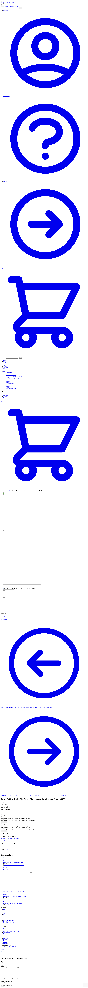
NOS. (7, 849)
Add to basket (4, 619)
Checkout (5, 181)
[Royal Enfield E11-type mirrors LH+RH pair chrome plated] (45, 882)
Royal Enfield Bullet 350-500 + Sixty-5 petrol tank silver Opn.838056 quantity (18, 820)
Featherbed (5, 933)
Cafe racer (5, 928)
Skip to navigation (4, 2)
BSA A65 (5, 921)
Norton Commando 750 (8, 919)
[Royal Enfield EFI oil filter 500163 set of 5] (45, 899)
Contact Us (5, 943)
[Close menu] (1, 1)
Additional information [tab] (8, 840)
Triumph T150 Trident (8, 924)
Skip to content (12, 2)
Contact (5, 394)
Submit (2, 986)
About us (5, 398)
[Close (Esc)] (1, 613)
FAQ (4, 397)
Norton (4, 912)
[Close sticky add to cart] (1, 814)
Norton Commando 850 (8, 920)
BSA (4, 909)
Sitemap (2, 949)
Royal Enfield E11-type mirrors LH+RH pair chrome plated (16, 896)
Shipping (5, 396)
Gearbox (5, 860)
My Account (6, 10)
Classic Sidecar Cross (8, 930)
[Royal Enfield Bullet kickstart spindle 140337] (45, 865)
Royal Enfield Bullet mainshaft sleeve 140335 (13, 862)
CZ (4, 914)
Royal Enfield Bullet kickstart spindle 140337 (13, 869)
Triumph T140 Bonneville (9, 922)
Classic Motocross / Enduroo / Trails (11, 931)
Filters (4, 901)
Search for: (3, 8)
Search (20, 8)
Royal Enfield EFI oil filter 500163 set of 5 (12, 903)
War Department (6, 932)
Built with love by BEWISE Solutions (9, 946)
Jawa (4, 913)
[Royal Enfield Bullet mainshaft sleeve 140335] (45, 858)
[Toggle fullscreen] (3, 613)
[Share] (2, 613)
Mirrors (5, 894)
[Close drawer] (1, 5)
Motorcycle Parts (7, 490)
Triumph (5, 910)
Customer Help (6, 96)
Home (2, 490)
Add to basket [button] (10, 863)
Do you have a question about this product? (10, 838)
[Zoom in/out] (5, 613)
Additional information (8, 616)
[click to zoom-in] (19, 493)
